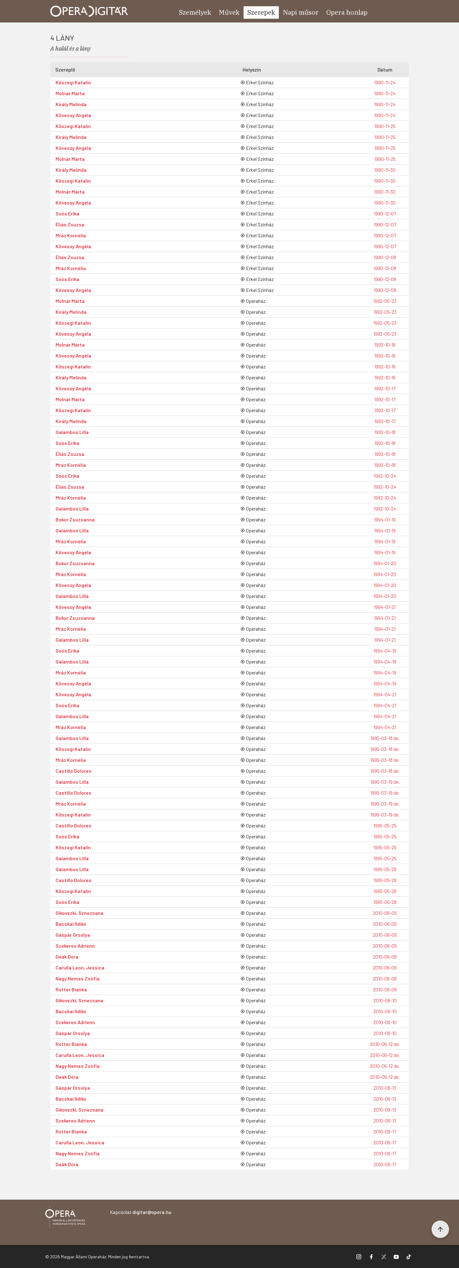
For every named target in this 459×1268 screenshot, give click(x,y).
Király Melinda (71, 104)
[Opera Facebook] (371, 1256)
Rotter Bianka (71, 989)
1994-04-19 (384, 651)
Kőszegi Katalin (73, 82)
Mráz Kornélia (71, 235)
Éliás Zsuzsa (70, 224)
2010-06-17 (384, 1131)
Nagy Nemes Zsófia (78, 978)
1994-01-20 (384, 563)
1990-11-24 (385, 82)
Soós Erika (67, 213)
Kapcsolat (140, 1212)
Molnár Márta (70, 93)
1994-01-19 (385, 519)
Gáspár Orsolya (73, 935)
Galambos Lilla (72, 432)
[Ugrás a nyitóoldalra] (89, 11)
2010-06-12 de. (385, 1044)
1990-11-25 (385, 126)
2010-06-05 (385, 913)
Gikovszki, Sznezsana (79, 913)
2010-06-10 (385, 1000)
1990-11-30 (385, 170)
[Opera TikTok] (409, 1256)
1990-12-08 (385, 257)
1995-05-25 (385, 825)
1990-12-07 (385, 213)
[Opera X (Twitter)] (384, 1256)
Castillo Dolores (73, 771)
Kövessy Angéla (73, 115)
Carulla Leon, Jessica (80, 967)
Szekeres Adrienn (75, 946)
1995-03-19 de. (385, 782)
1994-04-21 (384, 694)
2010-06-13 (384, 1088)
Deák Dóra (67, 957)
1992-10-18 (385, 432)
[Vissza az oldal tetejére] (440, 1229)
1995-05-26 (385, 869)
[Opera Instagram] (359, 1256)
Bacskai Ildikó (71, 924)
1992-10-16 (385, 345)
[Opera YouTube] (396, 1256)
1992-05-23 (385, 301)
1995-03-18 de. (385, 738)
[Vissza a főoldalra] (65, 1218)
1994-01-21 (385, 607)
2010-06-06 (385, 957)
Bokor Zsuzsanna (75, 519)
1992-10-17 (385, 388)
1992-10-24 (385, 476)
